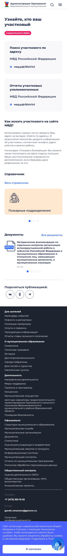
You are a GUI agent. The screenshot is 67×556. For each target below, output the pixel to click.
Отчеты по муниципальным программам (29, 461)
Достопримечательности (20, 357)
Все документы (51, 235)
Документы (11, 436)
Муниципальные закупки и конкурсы (27, 448)
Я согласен (33, 549)
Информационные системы (21, 452)
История (10, 353)
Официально (12, 420)
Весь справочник (16, 182)
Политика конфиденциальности (18, 519)
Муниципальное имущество (22, 395)
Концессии (11, 391)
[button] (30, 221)
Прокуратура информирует (21, 332)
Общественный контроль (20, 470)
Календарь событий (17, 315)
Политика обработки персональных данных (31, 465)
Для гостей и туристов (18, 366)
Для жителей (13, 311)
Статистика (11, 440)
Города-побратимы (16, 362)
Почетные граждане (17, 349)
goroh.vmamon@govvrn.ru (21, 510)
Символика (11, 345)
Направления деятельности (21, 379)
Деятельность (13, 375)
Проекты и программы (18, 387)
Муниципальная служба (19, 428)
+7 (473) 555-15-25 (15, 499)
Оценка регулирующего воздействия (27, 444)
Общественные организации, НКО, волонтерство (26, 480)
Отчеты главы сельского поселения (26, 336)
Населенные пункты (17, 369)
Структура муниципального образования (29, 424)
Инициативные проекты (19, 485)
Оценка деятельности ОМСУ (22, 474)
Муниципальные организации (23, 432)
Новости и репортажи (18, 319)
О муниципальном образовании (24, 341)
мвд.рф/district (24, 66)
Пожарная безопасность (19, 415)
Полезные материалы (18, 323)
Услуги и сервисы (15, 328)
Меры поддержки (15, 383)
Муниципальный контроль (21, 457)
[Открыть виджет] (57, 543)
